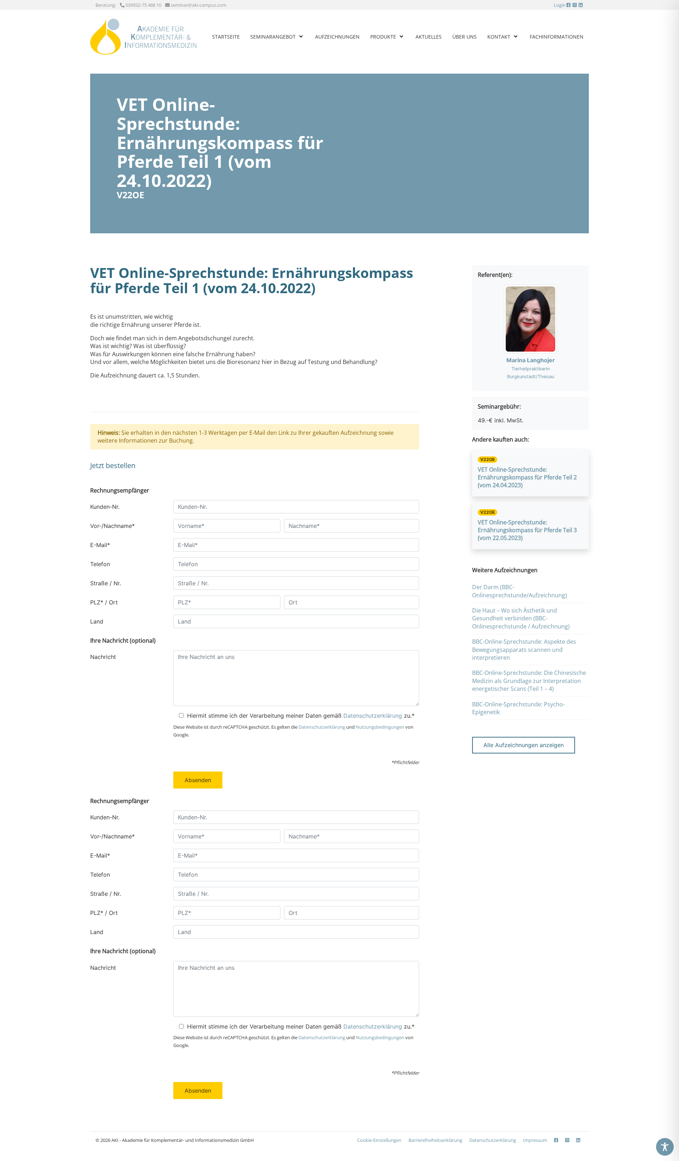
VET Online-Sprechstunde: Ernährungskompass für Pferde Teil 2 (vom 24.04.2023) (527, 477)
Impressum (535, 1140)
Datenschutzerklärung (372, 715)
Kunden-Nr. (105, 506)
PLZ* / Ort (104, 602)
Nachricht (103, 656)
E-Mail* (100, 544)
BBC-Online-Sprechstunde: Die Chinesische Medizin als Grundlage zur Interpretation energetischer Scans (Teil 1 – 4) (529, 681)
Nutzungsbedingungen (380, 727)
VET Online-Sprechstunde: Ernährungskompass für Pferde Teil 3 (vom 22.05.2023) (527, 530)
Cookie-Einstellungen (379, 1140)
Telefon (100, 564)
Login (559, 5)
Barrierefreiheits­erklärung (435, 1140)
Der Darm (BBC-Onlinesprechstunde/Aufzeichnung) (519, 591)
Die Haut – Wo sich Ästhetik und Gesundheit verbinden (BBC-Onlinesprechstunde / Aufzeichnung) (521, 618)
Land (96, 621)
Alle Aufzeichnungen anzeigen (523, 745)
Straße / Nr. (105, 583)
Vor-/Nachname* (112, 525)
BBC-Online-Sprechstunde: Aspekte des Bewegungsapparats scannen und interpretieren (524, 649)
